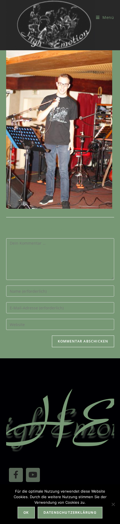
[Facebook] (16, 475)
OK (26, 512)
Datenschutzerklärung (70, 512)
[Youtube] (33, 475)
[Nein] (113, 504)
